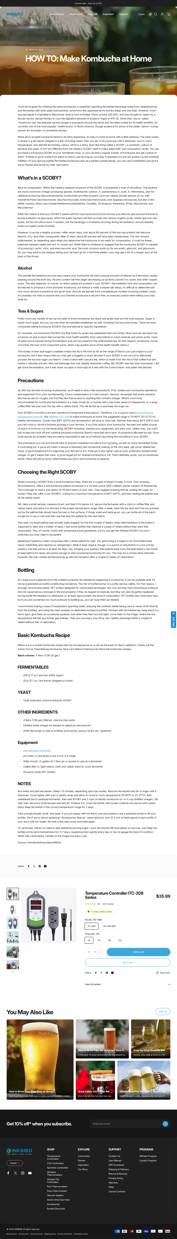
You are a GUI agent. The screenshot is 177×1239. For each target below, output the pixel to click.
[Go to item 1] (13, 908)
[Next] (69, 920)
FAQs (111, 1187)
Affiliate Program (148, 1156)
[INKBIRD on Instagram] (22, 1173)
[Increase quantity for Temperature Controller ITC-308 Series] (101, 952)
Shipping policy (50, 1234)
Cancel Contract (117, 1191)
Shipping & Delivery (119, 1169)
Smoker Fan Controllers (53, 1180)
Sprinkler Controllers (57, 1167)
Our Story (83, 1169)
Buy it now (128, 962)
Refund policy (12, 1234)
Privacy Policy (116, 1178)
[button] (143, 14)
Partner (81, 1160)
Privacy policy (24, 1234)
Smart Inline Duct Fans (58, 1199)
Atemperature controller (37, 750)
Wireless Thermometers (54, 1173)
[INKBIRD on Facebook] (8, 1173)
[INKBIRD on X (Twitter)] (15, 1173)
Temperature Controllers (53, 1157)
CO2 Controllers (55, 1163)
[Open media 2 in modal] (49, 915)
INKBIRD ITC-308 (59, 416)
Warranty (113, 1182)
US (89, 940)
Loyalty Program (148, 1160)
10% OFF (173, 622)
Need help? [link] (165, 973)
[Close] (173, 613)
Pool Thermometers (57, 1186)
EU (99, 940)
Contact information (64, 1234)
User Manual (115, 1160)
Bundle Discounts (56, 1208)
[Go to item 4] (13, 937)
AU (120, 940)
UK (109, 940)
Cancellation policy (81, 1234)
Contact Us (114, 1156)
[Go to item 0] (13, 894)
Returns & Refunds (118, 1173)
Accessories (53, 1204)
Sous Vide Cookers (57, 1191)
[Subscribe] (165, 1124)
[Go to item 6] (13, 966)
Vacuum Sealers (55, 1195)
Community (84, 1156)
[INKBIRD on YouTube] (30, 1173)
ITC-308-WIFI (109, 926)
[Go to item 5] (13, 952)
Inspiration (83, 1165)
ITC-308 (91, 926)
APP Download (116, 1165)
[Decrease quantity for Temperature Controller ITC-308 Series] (88, 952)
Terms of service (36, 1234)
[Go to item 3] (13, 923)
